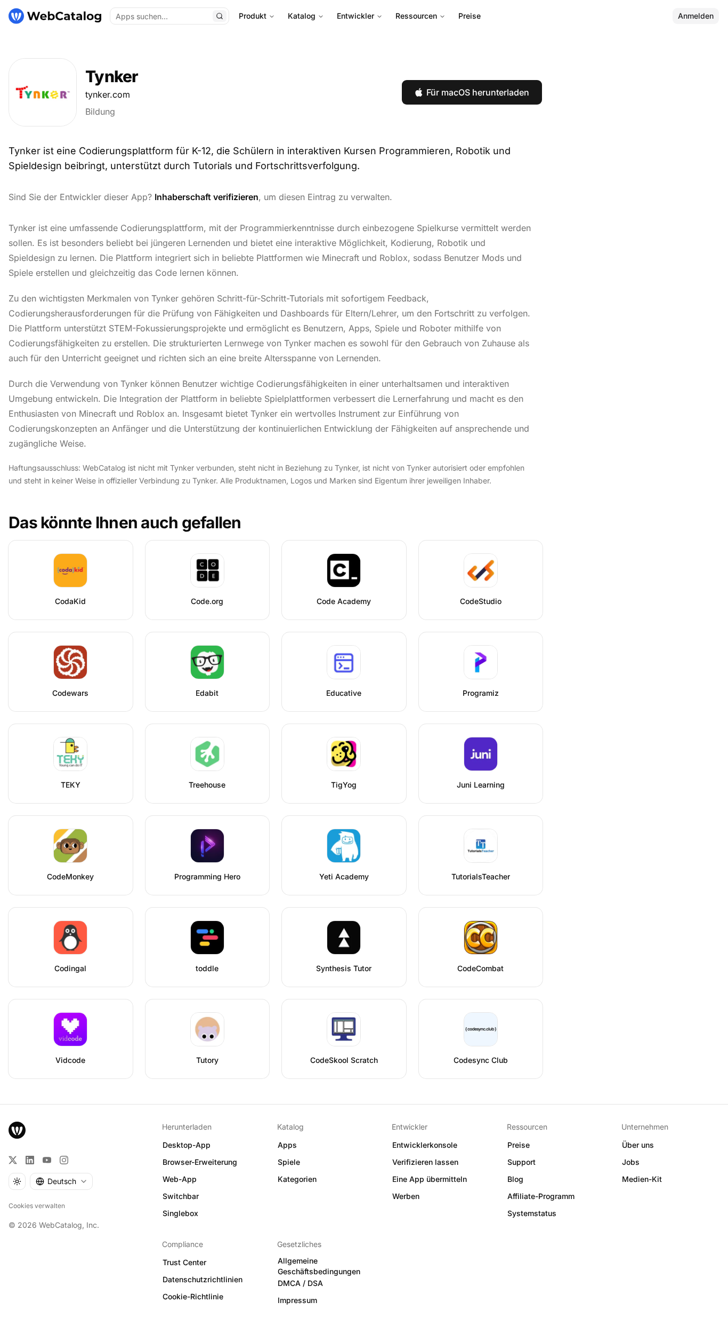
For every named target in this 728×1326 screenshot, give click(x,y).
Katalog (302, 15)
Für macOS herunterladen (477, 92)
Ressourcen (416, 15)
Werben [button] (405, 1196)
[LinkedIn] (30, 1160)
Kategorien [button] (297, 1179)
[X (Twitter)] (13, 1160)
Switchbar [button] (181, 1196)
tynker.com (107, 94)
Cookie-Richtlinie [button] (193, 1296)
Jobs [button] (631, 1161)
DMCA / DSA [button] (300, 1283)
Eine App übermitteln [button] (429, 1179)
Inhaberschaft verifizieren (206, 197)
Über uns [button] (638, 1144)
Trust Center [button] (184, 1262)
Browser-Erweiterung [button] (200, 1161)
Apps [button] (287, 1144)
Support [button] (521, 1161)
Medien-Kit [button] (642, 1179)
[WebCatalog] (17, 1130)
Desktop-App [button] (187, 1144)
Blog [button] (515, 1179)
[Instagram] (64, 1160)
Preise (469, 15)
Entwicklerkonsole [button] (424, 1144)
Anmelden (696, 15)
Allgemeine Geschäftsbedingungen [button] (319, 1266)
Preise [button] (518, 1144)
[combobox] (61, 1181)
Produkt (252, 15)
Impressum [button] (297, 1300)
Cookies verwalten (37, 1206)
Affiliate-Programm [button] (541, 1196)
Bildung (100, 111)
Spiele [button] (289, 1161)
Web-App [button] (180, 1179)
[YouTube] (47, 1160)
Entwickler (355, 15)
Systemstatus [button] (531, 1213)
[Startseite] (55, 16)
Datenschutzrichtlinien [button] (202, 1279)
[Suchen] (219, 16)
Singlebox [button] (180, 1213)
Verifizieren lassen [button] (425, 1161)
